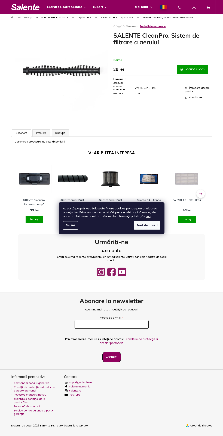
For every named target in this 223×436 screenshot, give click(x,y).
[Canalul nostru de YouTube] (122, 272)
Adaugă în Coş (195, 69)
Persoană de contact (27, 406)
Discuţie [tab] (60, 133)
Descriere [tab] (21, 133)
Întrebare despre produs (197, 89)
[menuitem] (66, 7)
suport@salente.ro (80, 382)
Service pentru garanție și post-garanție (33, 412)
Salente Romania (79, 386)
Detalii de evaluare (153, 26)
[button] (34, 217)
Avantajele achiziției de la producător (29, 400)
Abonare (111, 357)
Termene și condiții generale (31, 383)
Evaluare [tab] (41, 133)
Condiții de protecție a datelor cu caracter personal (34, 388)
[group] (34, 194)
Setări (70, 225)
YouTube (74, 394)
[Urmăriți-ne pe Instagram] (100, 272)
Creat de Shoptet (201, 425)
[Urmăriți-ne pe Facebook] (111, 272)
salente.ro (75, 390)
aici (148, 216)
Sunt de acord (147, 225)
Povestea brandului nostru (30, 394)
